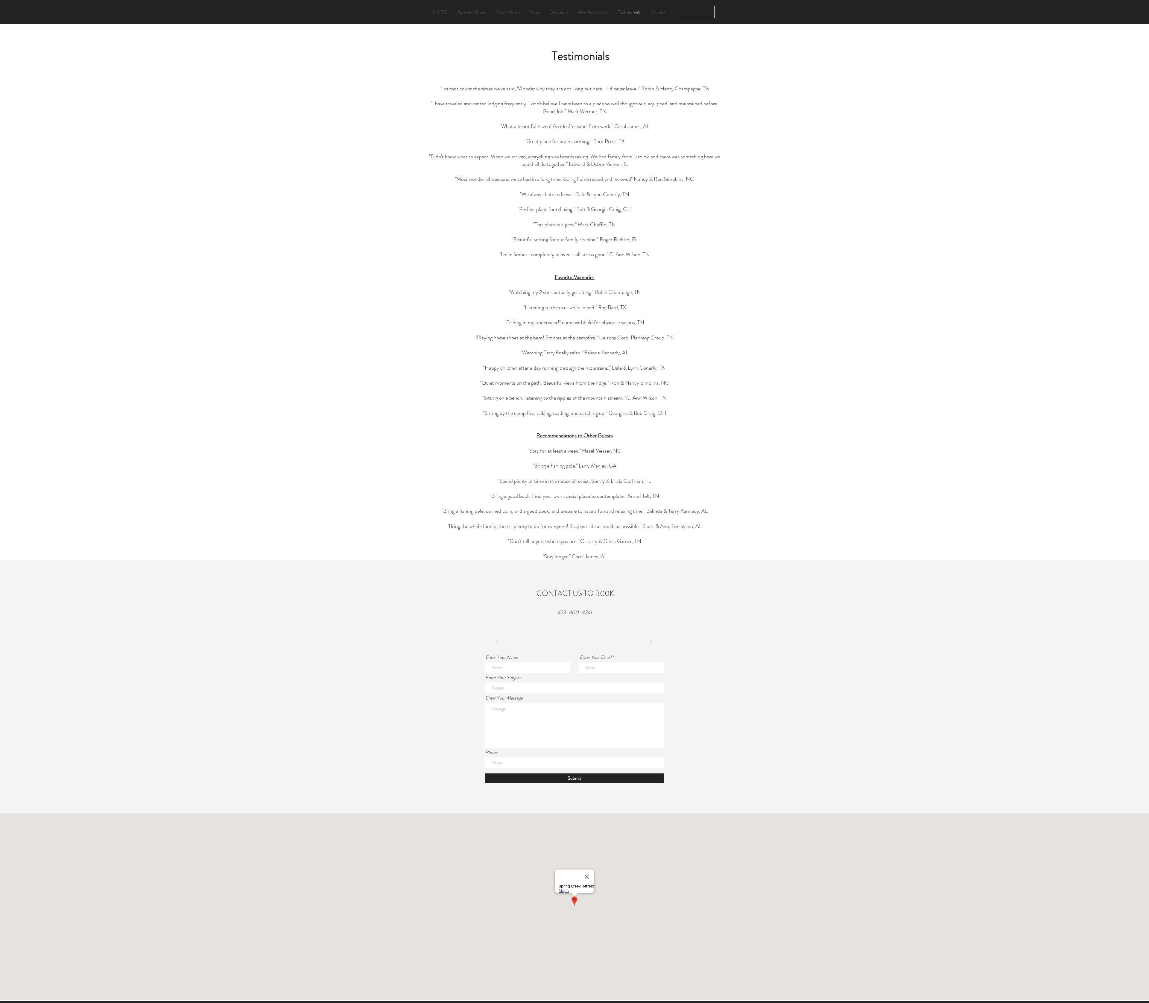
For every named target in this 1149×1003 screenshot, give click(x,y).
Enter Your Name (501, 657)
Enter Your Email (595, 657)
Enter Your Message (504, 698)
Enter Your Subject (503, 677)
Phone (491, 752)
